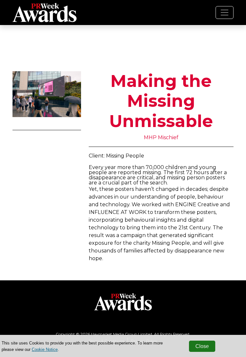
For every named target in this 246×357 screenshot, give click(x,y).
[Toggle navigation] (225, 12)
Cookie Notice (45, 349)
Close (202, 346)
